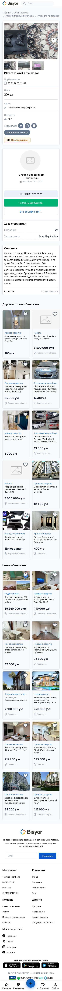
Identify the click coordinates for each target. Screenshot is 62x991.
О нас (35, 876)
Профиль (36, 906)
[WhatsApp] (27, 125)
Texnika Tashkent (11, 876)
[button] (53, 40)
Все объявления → (31, 211)
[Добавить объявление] (30, 984)
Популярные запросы (43, 922)
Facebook (11, 935)
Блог (34, 893)
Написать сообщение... (31, 202)
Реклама (6, 922)
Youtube (11, 952)
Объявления (38, 887)
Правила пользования (13, 917)
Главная (6, 12)
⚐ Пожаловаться (49, 291)
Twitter (10, 941)
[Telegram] (20, 125)
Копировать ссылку (17, 132)
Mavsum (6, 887)
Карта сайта (38, 911)
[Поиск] (24, 3)
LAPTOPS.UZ (8, 882)
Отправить (47, 855)
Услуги (5, 911)
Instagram (11, 947)
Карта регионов (40, 917)
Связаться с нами (11, 906)
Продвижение (19, 139)
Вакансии (37, 882)
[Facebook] (34, 125)
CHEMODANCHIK (10, 893)
